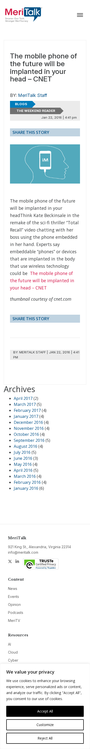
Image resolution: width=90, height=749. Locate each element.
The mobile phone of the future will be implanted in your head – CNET (42, 280)
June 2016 (23, 458)
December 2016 (28, 422)
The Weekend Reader (35, 111)
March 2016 (25, 476)
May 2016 (23, 464)
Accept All (45, 711)
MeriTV (14, 620)
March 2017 (25, 404)
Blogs (21, 104)
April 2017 (23, 398)
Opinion (14, 604)
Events (13, 596)
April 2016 (23, 470)
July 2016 (22, 452)
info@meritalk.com (23, 552)
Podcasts (15, 612)
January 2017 (26, 416)
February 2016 (27, 482)
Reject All (45, 738)
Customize (45, 724)
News (12, 588)
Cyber (13, 660)
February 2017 (27, 410)
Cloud (13, 652)
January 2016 (26, 488)
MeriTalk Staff (32, 95)
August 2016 (25, 446)
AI (9, 644)
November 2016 (29, 428)
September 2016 (29, 440)
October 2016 (26, 434)
